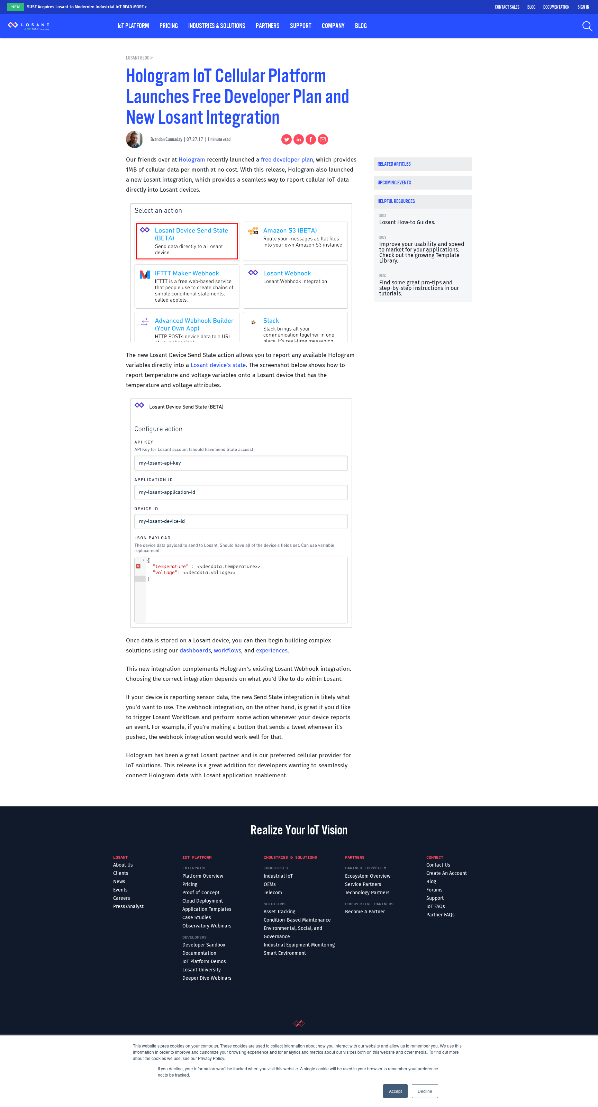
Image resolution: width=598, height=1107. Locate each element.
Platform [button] (133, 26)
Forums (434, 890)
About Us (123, 865)
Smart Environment (285, 953)
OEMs (270, 884)
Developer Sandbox (203, 945)
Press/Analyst (128, 906)
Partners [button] (268, 26)
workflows (227, 650)
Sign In (583, 7)
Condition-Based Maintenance (297, 920)
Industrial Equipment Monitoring (299, 945)
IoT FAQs (435, 906)
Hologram (192, 159)
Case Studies (196, 918)
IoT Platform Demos (204, 961)
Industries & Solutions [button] (216, 26)
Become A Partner (365, 912)
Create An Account (446, 873)
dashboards (195, 650)
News (119, 882)
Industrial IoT (278, 876)
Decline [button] (425, 1091)
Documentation (556, 7)
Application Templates (207, 909)
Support (435, 898)
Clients (120, 873)
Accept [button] (395, 1091)
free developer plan (287, 159)
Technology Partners (367, 893)
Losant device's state (218, 365)
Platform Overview (202, 876)
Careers (121, 898)
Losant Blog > (139, 58)
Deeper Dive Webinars (207, 978)
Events (120, 890)
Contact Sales (507, 7)
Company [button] (333, 26)
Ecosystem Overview (367, 876)
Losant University (201, 970)
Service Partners (363, 884)
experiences (272, 650)
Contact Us (438, 865)
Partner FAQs (440, 915)
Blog (531, 7)
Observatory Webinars (207, 926)
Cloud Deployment (202, 901)
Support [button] (300, 26)
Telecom (273, 893)
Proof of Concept (200, 893)
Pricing (169, 26)
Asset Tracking (279, 912)
